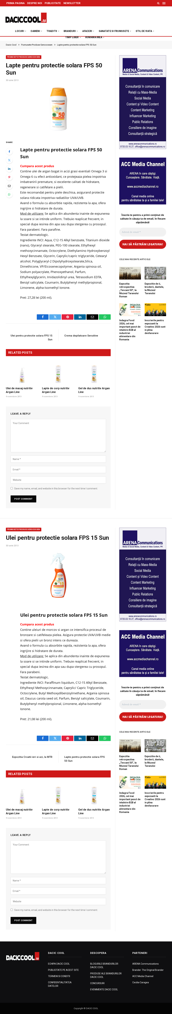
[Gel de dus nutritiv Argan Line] (94, 374)
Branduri (70, 31)
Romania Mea (93, 37)
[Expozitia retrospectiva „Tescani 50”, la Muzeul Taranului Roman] (130, 273)
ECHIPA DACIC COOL (59, 963)
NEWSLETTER (71, 3)
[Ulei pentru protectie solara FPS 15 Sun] (58, 575)
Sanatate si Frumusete (114, 31)
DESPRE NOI (34, 3)
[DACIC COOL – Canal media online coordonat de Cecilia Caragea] (26, 17)
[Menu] (164, 3)
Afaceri (87, 31)
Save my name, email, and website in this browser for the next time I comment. (56, 488)
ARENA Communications (145, 963)
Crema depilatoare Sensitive (81, 335)
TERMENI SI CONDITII (59, 976)
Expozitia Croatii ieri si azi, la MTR (32, 756)
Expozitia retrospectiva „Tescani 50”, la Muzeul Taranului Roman (129, 290)
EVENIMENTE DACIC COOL (104, 989)
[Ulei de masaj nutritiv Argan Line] (22, 374)
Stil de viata (144, 31)
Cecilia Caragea (140, 982)
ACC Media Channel (142, 976)
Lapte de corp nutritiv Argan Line (55, 390)
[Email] (9, 185)
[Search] (158, 3)
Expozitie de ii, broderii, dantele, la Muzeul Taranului (154, 288)
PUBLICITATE (53, 3)
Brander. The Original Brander (148, 970)
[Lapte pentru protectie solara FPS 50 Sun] (58, 110)
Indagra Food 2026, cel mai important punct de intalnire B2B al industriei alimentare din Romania (129, 330)
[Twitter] (9, 160)
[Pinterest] (9, 177)
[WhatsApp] (9, 194)
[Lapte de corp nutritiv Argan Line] (58, 374)
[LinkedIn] (9, 168)
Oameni (35, 31)
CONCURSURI (97, 983)
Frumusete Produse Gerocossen (23, 57)
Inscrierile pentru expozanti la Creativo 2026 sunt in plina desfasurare (155, 326)
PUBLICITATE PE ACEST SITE (63, 970)
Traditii (52, 31)
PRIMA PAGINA (15, 3)
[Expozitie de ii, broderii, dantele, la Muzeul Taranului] (155, 273)
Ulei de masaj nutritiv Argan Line (19, 390)
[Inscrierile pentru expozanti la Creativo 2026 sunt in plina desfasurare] (155, 309)
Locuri (19, 31)
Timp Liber (72, 37)
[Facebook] (9, 151)
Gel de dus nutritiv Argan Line (94, 390)
